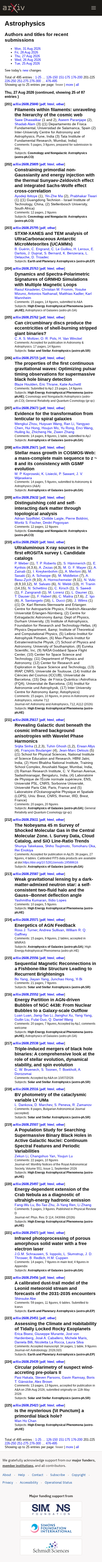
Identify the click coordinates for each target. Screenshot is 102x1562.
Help (21, 1475)
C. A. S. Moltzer (27, 338)
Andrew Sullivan (51, 930)
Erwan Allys (86, 746)
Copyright (79, 1475)
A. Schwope (41, 576)
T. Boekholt (67, 1069)
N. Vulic (90, 580)
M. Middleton (68, 576)
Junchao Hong (62, 979)
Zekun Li (21, 1156)
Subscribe (57, 1475)
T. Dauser (22, 596)
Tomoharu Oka (83, 846)
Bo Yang (21, 979)
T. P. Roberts (46, 563)
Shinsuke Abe (25, 1298)
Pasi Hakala (24, 1377)
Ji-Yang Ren (66, 1205)
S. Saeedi (83, 588)
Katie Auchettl (70, 384)
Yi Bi (79, 979)
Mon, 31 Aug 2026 (28, 49)
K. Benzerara (73, 253)
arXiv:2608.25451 (26, 1318)
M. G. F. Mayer (74, 567)
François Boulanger (36, 750)
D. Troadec (40, 257)
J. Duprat (35, 253)
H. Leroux (81, 249)
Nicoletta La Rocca (49, 1342)
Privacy (7, 1482)
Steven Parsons (47, 1377)
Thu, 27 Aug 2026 (27, 56)
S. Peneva (62, 1105)
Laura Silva (75, 1342)
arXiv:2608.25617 (26, 720)
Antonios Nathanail (42, 294)
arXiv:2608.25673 (26, 408)
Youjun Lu (65, 1156)
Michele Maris (76, 1338)
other (60, 104)
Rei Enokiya (24, 850)
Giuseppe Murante (49, 1334)
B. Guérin (22, 249)
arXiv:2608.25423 (26, 1405)
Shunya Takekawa (29, 846)
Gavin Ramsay (73, 1377)
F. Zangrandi (31, 592)
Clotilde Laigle (53, 518)
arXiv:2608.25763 (26, 268)
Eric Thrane (48, 384)
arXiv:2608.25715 (26, 358)
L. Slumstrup (73, 1254)
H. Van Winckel (70, 338)
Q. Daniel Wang (61, 1019)
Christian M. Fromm (57, 289)
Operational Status (58, 1482)
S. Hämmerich (74, 563)
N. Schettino (37, 588)
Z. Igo (90, 596)
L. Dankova (23, 1105)
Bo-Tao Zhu (45, 1205)
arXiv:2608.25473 (26, 1233)
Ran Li (69, 424)
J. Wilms (80, 600)
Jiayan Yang (39, 979)
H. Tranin (88, 584)
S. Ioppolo (53, 1254)
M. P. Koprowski (27, 474)
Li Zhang (84, 1205)
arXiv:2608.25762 (26, 317)
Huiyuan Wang (50, 424)
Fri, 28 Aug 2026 (26, 52)
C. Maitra (66, 596)
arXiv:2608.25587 (26, 874)
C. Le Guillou (61, 249)
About (6, 1475)
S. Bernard (52, 253)
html (50, 104)
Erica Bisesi (24, 1334)
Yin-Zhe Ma (54, 196)
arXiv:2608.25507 (26, 1124)
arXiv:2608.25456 (26, 1278)
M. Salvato (42, 584)
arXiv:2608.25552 (26, 994)
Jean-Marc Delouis (74, 750)
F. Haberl (44, 596)
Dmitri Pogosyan (56, 523)
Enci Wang (84, 428)
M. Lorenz (56, 592)
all (77, 85)
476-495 (51, 81)
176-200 (76, 77)
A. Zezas (46, 567)
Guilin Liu (22, 1019)
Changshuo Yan (42, 1156)
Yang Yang (83, 1015)
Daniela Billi (24, 1342)
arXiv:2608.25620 (26, 542)
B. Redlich (37, 1258)
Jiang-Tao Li (42, 1015)
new (25, 70)
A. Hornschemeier (58, 580)
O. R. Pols (48, 338)
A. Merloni (73, 571)
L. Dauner (79, 592)
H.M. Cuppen (57, 1258)
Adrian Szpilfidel (27, 518)
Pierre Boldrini (77, 518)
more (69, 85)
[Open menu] (93, 7)
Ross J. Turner (26, 930)
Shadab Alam (25, 124)
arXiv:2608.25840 (26, 104)
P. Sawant (66, 474)
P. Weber (22, 563)
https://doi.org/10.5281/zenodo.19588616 (50, 862)
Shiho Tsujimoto (57, 846)
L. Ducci (58, 600)
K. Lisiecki (49, 474)
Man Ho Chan (25, 1421)
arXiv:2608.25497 (26, 1184)
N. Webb (65, 584)
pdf (42, 104)
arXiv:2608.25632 (26, 497)
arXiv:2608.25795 (26, 228)
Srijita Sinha (24, 746)
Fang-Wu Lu (24, 1205)
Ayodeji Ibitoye (26, 196)
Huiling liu (22, 432)
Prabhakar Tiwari (83, 196)
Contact (37, 1475)
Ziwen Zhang (64, 432)
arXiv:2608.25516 (26, 1089)
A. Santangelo (32, 600)
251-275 (22, 81)
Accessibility (29, 1482)
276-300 (35, 81)
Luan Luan (23, 1015)
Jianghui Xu (63, 1015)
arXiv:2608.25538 (26, 1043)
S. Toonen (49, 1069)
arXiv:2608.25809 (26, 164)
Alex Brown (43, 1382)
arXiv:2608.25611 (26, 820)
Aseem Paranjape (72, 120)
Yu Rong (67, 428)
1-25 (38, 77)
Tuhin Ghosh (57, 746)
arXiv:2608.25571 (26, 920)
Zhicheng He (42, 432)
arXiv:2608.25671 (26, 447)
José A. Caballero (49, 1338)
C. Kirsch (61, 588)
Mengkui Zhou (26, 424)
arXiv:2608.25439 (26, 1362)
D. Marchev (43, 1105)
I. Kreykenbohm (45, 571)
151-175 (64, 77)
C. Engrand (40, 249)
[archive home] (14, 8)
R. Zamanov (82, 1105)
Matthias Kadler (71, 294)
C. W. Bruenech (27, 1069)
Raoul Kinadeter (27, 289)
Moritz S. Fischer (28, 523)
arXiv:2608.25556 (26, 958)
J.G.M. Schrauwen (29, 1254)
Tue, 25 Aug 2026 (27, 63)
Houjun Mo (50, 428)
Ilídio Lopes (57, 900)
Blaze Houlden (26, 384)
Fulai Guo (39, 1019)
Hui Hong (32, 428)
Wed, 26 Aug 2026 (28, 60)
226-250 (10, 81)
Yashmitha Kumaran (30, 900)
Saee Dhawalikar (28, 120)
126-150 (52, 77)
